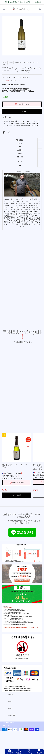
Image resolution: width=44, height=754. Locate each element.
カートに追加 (22, 111)
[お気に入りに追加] (28, 447)
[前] (19, 501)
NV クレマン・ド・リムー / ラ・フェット (16, 466)
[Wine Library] (21, 9)
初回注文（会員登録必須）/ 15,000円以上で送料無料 (22, 2)
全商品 (10, 62)
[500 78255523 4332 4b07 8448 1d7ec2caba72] (22, 594)
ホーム (4, 62)
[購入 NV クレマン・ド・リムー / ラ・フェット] (16, 447)
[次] (24, 501)
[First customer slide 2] (22, 573)
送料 (9, 84)
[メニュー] (3, 9)
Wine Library (6, 77)
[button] (40, 9)
